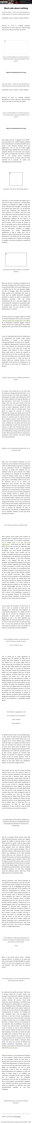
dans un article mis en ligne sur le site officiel (16, 320)
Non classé (17, 1116)
